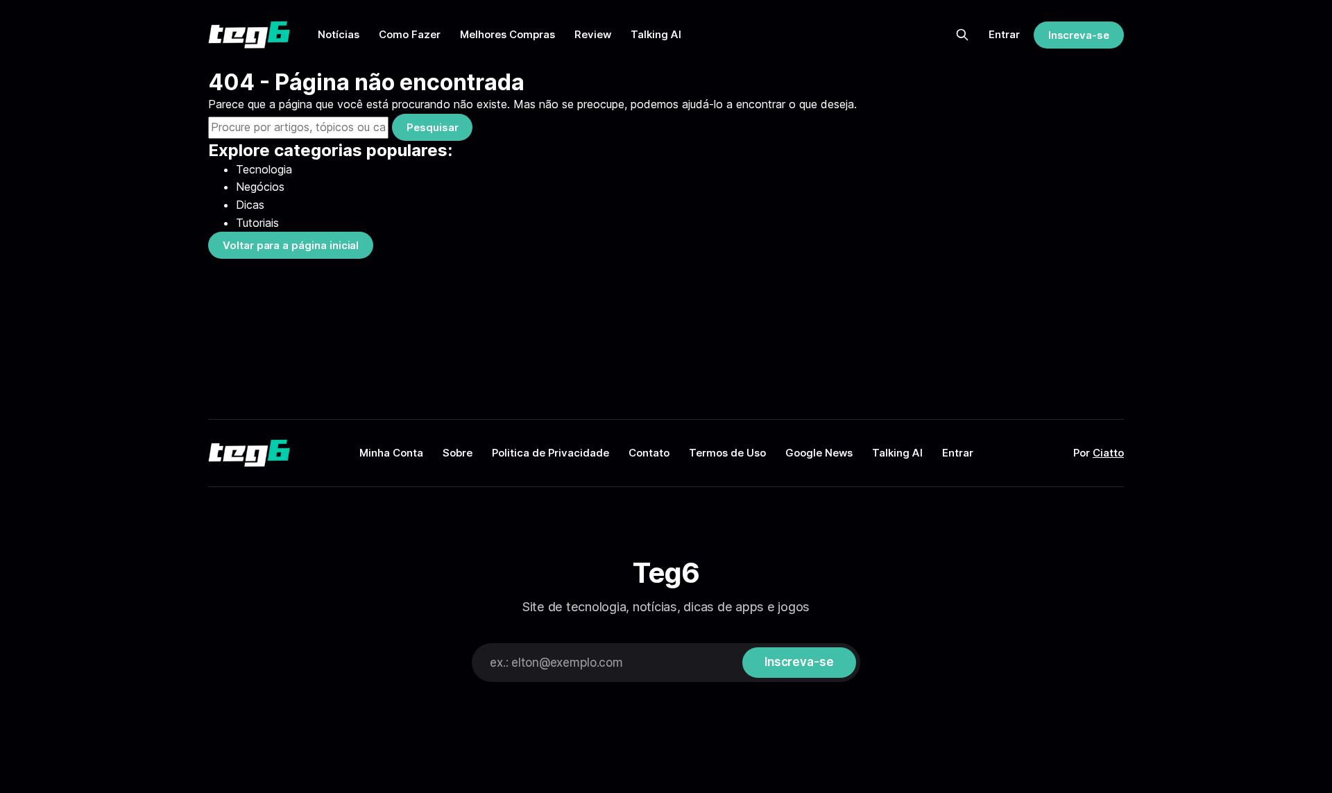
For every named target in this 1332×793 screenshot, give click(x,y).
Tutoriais (257, 223)
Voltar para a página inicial (291, 245)
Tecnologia (264, 169)
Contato (649, 452)
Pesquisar (432, 127)
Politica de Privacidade (550, 452)
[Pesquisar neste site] (962, 35)
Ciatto (1108, 452)
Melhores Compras (507, 34)
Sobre (457, 452)
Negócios (260, 187)
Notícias (338, 34)
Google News (819, 452)
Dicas (250, 205)
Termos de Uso (727, 452)
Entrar (1004, 34)
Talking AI (656, 34)
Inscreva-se (1078, 35)
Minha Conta (391, 452)
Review (592, 34)
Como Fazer (410, 34)
